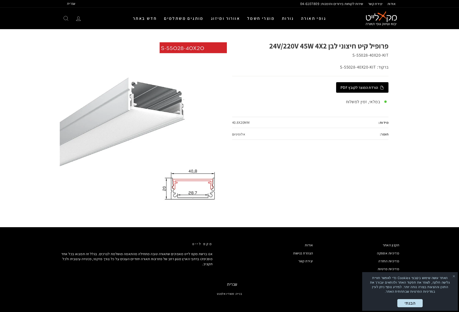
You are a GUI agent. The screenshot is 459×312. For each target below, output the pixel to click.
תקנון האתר (391, 244)
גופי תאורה (313, 18)
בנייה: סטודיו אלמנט (229, 294)
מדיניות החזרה (388, 260)
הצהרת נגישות (303, 253)
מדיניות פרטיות (388, 268)
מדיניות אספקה (388, 253)
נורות (288, 18)
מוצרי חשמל (261, 18)
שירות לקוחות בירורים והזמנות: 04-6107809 (331, 3)
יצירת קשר (375, 3)
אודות (392, 3)
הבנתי (409, 303)
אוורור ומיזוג (225, 18)
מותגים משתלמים (184, 18)
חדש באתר (145, 18)
